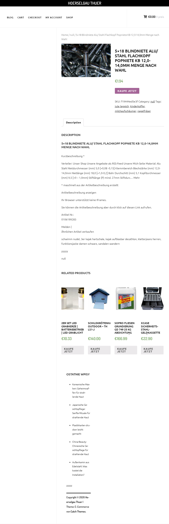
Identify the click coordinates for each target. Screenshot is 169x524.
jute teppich (122, 106)
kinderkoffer (137, 106)
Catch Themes (78, 511)
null (72, 34)
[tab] (73, 122)
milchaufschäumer (125, 111)
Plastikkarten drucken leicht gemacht (81, 429)
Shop (69, 17)
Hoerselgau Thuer (84, 3)
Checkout (35, 17)
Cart (20, 17)
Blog (10, 17)
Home (64, 34)
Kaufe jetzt (127, 91)
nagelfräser (144, 111)
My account (54, 17)
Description (73, 122)
